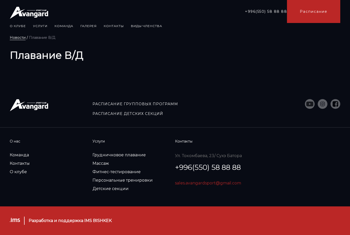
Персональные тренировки (122, 180)
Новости (18, 37)
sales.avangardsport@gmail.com (208, 183)
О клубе (18, 171)
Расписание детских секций (127, 113)
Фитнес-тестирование (116, 171)
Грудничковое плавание (119, 154)
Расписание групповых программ (135, 104)
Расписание (313, 11)
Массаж (100, 163)
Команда (19, 154)
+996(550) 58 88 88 (266, 11)
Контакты (20, 163)
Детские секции (110, 188)
